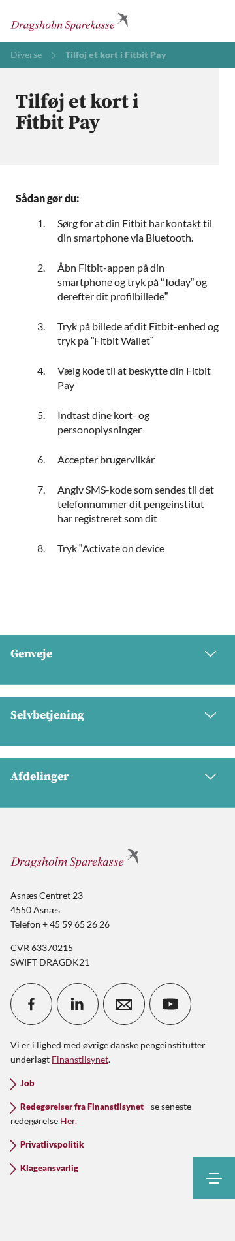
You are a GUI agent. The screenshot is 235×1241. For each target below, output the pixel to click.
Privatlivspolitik (52, 1145)
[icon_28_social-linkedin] (78, 1004)
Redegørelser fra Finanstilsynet (82, 1107)
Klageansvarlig (49, 1168)
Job (27, 1083)
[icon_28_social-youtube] (170, 1004)
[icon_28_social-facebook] (31, 1004)
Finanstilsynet (80, 1059)
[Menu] (214, 1178)
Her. (68, 1120)
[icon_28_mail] (124, 1004)
